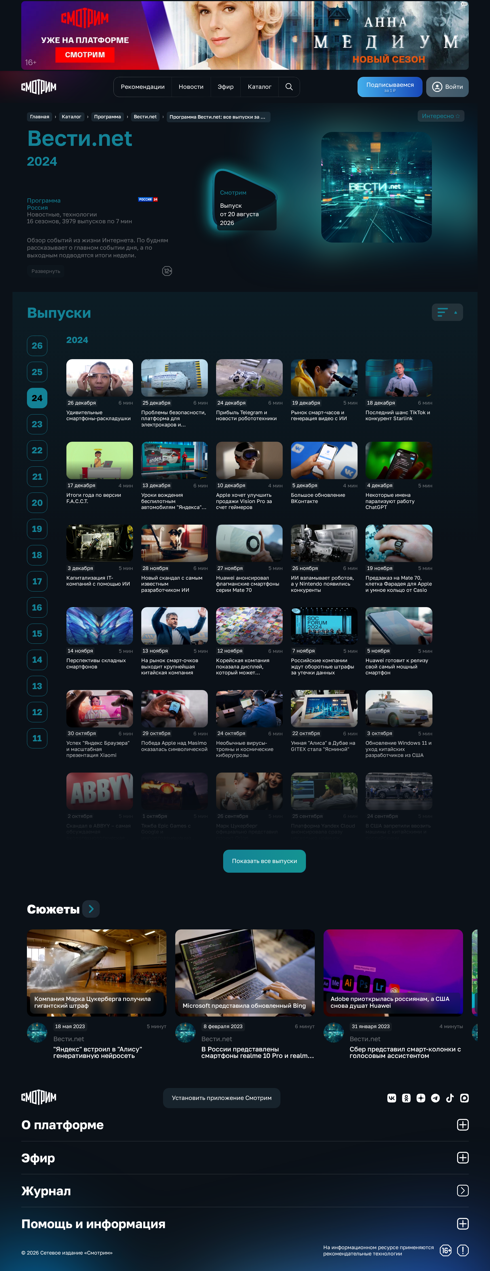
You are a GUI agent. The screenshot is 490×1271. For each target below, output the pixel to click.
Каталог (71, 116)
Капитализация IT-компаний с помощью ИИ (98, 581)
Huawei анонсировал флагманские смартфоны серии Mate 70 (247, 584)
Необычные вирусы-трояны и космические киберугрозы (244, 749)
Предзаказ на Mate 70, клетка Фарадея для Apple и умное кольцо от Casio (399, 584)
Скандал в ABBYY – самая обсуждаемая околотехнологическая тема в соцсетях (98, 834)
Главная (39, 116)
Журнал (46, 1190)
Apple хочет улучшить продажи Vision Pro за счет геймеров (244, 501)
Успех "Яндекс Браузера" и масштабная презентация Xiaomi (98, 749)
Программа (107, 116)
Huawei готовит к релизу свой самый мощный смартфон (397, 666)
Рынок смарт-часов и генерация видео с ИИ (319, 415)
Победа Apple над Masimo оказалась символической (174, 746)
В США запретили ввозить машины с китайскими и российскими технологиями (398, 834)
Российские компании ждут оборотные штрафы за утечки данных (322, 666)
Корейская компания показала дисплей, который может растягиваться (242, 669)
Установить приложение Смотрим (222, 1097)
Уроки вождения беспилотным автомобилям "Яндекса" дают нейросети (171, 504)
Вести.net (145, 116)
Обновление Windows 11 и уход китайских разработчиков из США (399, 749)
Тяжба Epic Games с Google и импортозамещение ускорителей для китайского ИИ (166, 837)
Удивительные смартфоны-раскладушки (98, 415)
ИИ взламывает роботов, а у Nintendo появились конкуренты (322, 584)
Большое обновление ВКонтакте (318, 498)
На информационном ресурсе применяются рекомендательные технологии (378, 1250)
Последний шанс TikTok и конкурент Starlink (398, 415)
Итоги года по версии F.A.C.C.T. (93, 498)
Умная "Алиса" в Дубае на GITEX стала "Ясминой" (323, 746)
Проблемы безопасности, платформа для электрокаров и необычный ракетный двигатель (173, 424)
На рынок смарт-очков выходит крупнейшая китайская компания (169, 666)
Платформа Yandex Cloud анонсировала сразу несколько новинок (323, 831)
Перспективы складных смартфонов (96, 663)
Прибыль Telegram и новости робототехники (246, 415)
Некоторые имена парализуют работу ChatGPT (390, 501)
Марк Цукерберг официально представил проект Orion (247, 831)
